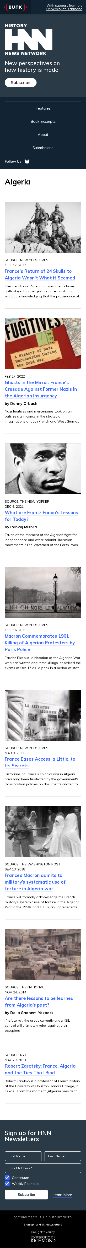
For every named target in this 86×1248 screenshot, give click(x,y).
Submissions (43, 147)
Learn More (62, 1194)
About (43, 134)
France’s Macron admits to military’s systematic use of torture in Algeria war (35, 881)
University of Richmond (64, 9)
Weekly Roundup (25, 1183)
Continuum (20, 1178)
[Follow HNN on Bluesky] (27, 161)
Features (43, 108)
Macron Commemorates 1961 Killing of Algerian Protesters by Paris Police (40, 642)
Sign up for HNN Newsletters (43, 1224)
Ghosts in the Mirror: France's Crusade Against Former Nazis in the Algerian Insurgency (41, 389)
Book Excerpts (43, 121)
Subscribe (21, 82)
